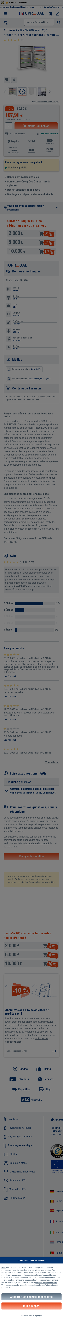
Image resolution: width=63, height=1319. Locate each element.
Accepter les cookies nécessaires (31, 1296)
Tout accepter (32, 1306)
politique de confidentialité (46, 1283)
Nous (3, 1268)
